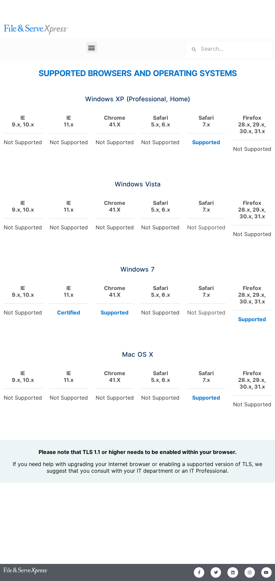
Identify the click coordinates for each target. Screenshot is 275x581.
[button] (91, 47)
